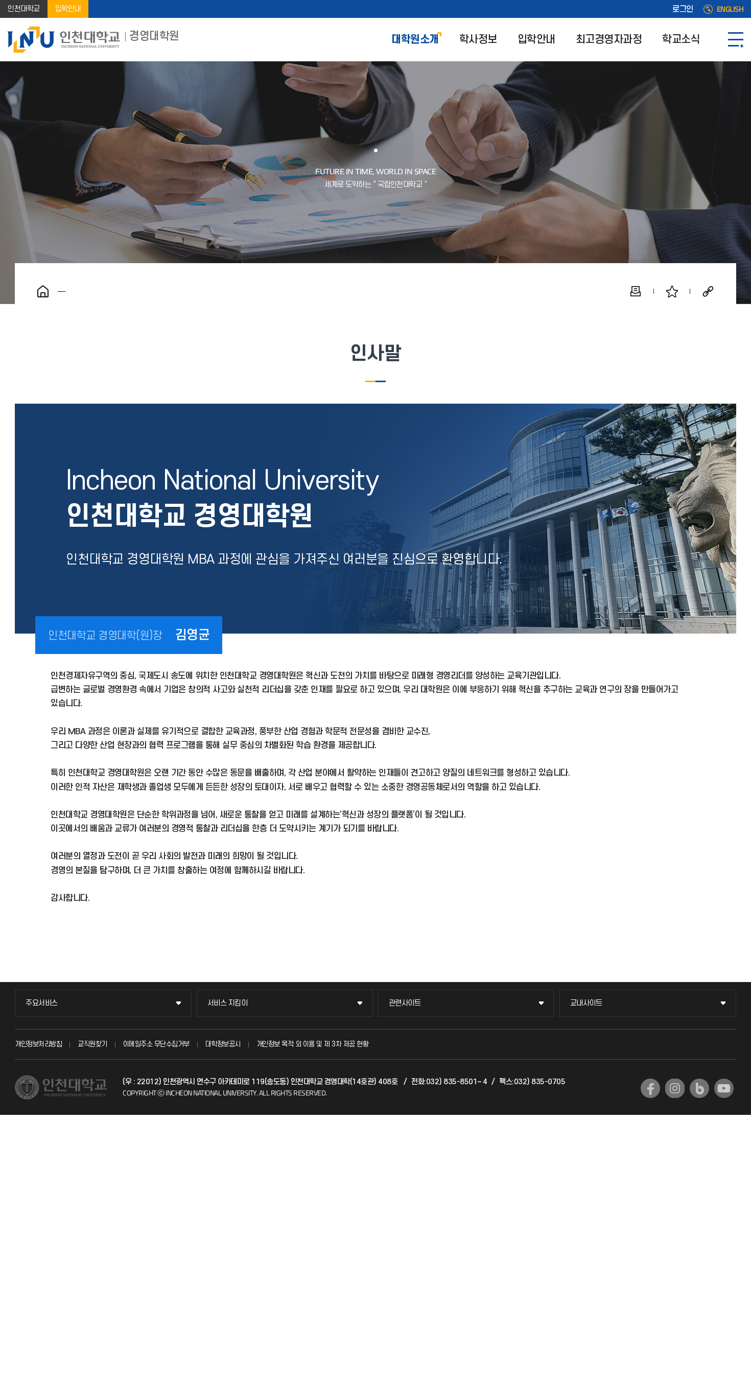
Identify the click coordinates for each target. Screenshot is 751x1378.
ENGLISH (730, 9)
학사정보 (478, 39)
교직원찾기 (92, 1044)
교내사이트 (586, 1003)
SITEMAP (735, 39)
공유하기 (708, 291)
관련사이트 (405, 1003)
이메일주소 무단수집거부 (156, 1044)
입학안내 (68, 9)
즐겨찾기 (672, 291)
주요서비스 (42, 1003)
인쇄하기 (635, 291)
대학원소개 (415, 39)
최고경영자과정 (609, 39)
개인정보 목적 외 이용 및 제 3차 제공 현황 (312, 1044)
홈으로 (43, 291)
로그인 (682, 9)
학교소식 (681, 39)
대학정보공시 (223, 1044)
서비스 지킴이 (227, 1003)
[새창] (650, 1088)
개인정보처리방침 (38, 1044)
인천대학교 (24, 9)
